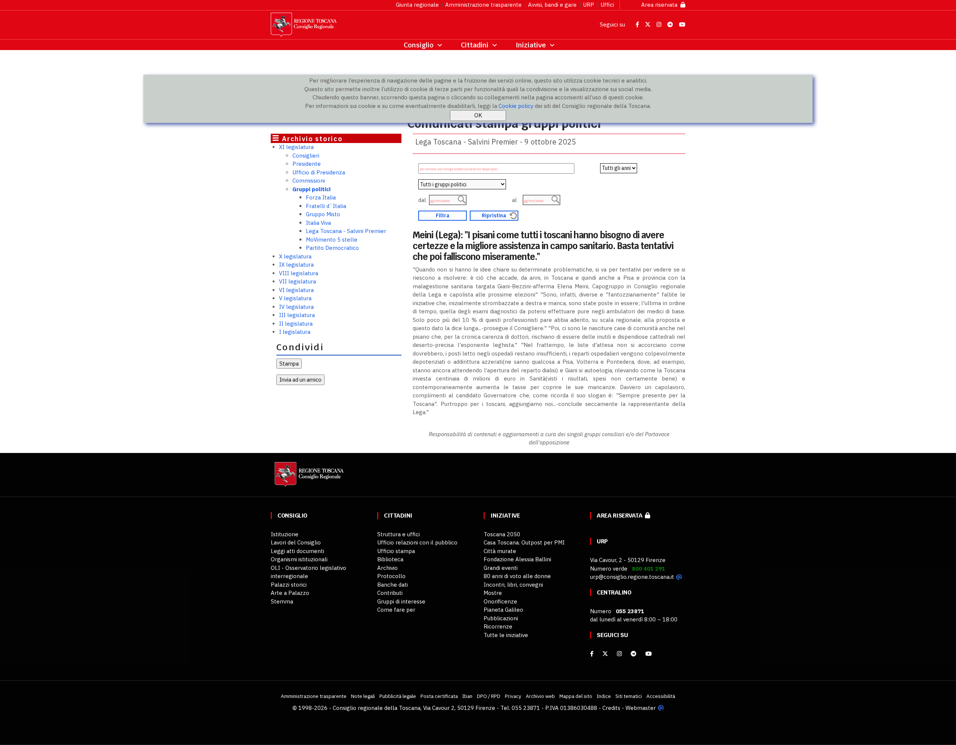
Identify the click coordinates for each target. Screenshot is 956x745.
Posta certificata (439, 696)
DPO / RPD (488, 696)
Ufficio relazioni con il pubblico (417, 542)
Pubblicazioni (501, 618)
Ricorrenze (498, 626)
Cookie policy (516, 105)
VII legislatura (297, 281)
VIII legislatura (298, 273)
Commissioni (308, 180)
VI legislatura (296, 290)
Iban (467, 696)
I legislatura (294, 331)
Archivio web (540, 696)
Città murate (500, 551)
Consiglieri (305, 155)
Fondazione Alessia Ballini (517, 559)
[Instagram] (619, 653)
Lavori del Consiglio (296, 542)
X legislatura (295, 256)
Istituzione (284, 534)
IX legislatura (296, 264)
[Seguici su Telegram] (670, 24)
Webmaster (641, 707)
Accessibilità (660, 696)
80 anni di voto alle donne (517, 576)
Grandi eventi (501, 567)
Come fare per (396, 609)
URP (588, 4)
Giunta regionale (417, 4)
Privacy (513, 696)
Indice (604, 696)
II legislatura (296, 323)
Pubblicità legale (397, 696)
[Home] (308, 477)
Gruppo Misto (323, 214)
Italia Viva (318, 222)
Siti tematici (628, 696)
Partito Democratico (332, 247)
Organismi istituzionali (299, 559)
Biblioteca (390, 559)
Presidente (306, 163)
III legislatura (297, 315)
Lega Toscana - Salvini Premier (346, 231)
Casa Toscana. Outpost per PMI (524, 542)
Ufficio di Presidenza (318, 172)
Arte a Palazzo (290, 592)
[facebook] (591, 653)
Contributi (390, 592)
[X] (605, 653)
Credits (611, 707)
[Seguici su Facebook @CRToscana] (638, 24)
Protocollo (391, 576)
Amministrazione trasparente (483, 4)
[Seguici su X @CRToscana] (648, 24)
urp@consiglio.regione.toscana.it (632, 576)
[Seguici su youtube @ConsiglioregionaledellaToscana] (648, 653)
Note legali (363, 696)
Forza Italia (321, 197)
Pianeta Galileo (503, 609)
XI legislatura (296, 146)
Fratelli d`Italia (326, 205)
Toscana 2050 (502, 534)
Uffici (607, 4)
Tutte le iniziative (506, 635)
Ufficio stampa (396, 551)
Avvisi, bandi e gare (552, 4)
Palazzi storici (289, 584)
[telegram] (634, 653)
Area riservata (660, 4)
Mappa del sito (575, 696)
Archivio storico (312, 138)
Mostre (493, 592)
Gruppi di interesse (401, 601)
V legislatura (295, 298)
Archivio (387, 567)
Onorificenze (500, 601)
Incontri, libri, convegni (513, 584)
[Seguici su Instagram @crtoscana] (660, 24)
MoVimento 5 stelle (331, 239)
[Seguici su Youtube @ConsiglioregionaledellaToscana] (682, 24)
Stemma (282, 601)
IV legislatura (296, 306)
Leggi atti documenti (297, 551)
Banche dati (392, 584)
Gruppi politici (311, 189)
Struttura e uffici (398, 534)
